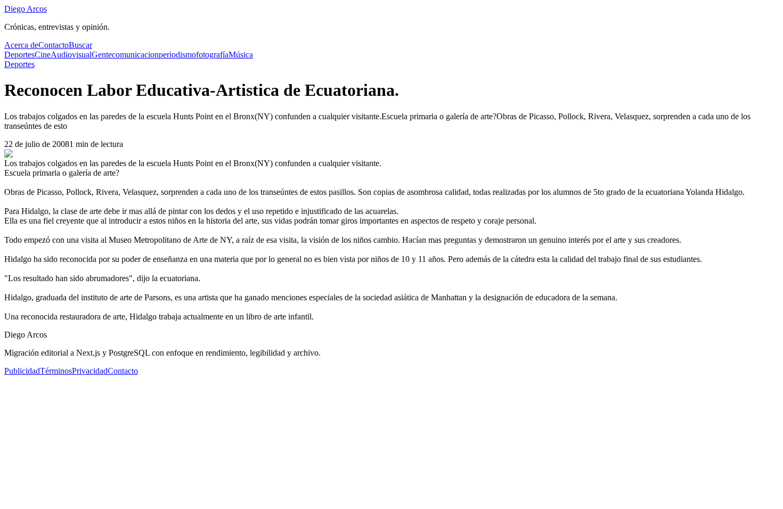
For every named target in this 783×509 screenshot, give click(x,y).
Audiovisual (71, 54)
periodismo (177, 54)
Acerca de (21, 45)
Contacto (53, 45)
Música (241, 54)
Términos (56, 370)
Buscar (80, 45)
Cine (43, 54)
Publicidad (22, 370)
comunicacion (135, 54)
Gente (102, 54)
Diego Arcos (25, 8)
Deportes (19, 54)
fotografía (212, 54)
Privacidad (90, 370)
